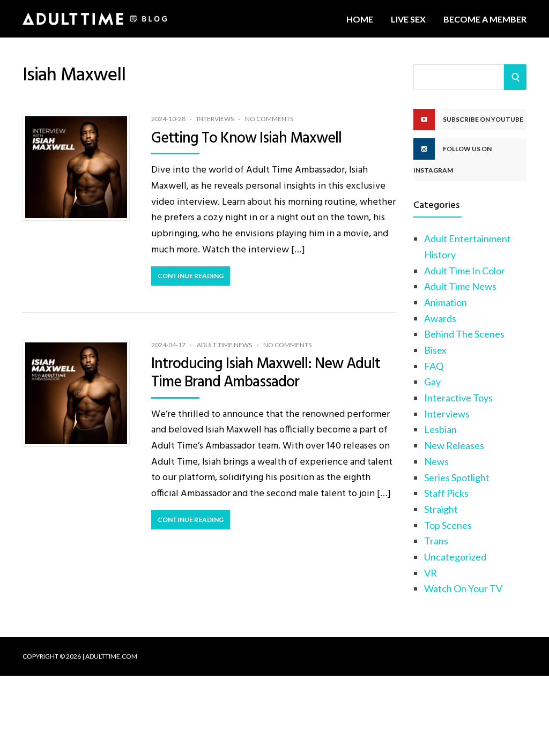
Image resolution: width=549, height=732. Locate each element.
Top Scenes (448, 525)
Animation (445, 302)
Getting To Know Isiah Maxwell (246, 138)
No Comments (269, 119)
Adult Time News (224, 345)
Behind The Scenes (464, 334)
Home (359, 19)
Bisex (435, 350)
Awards (440, 318)
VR (430, 573)
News (436, 461)
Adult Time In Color (464, 271)
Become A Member (484, 19)
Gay (432, 381)
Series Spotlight (456, 477)
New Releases (454, 445)
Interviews (215, 119)
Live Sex (408, 19)
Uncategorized (455, 557)
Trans (436, 541)
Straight (441, 509)
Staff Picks (446, 493)
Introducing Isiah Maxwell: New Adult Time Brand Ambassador (265, 373)
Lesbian (440, 429)
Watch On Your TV (463, 588)
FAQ (433, 366)
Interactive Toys (458, 398)
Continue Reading (191, 276)
